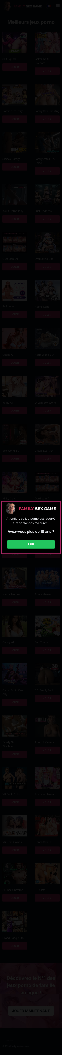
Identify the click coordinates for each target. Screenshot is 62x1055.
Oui (31, 544)
